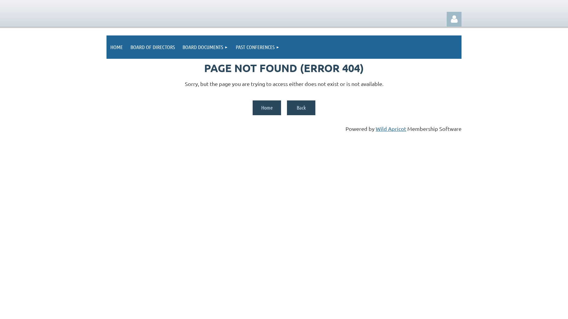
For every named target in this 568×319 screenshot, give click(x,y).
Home (267, 107)
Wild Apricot (391, 129)
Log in (454, 19)
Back (301, 107)
